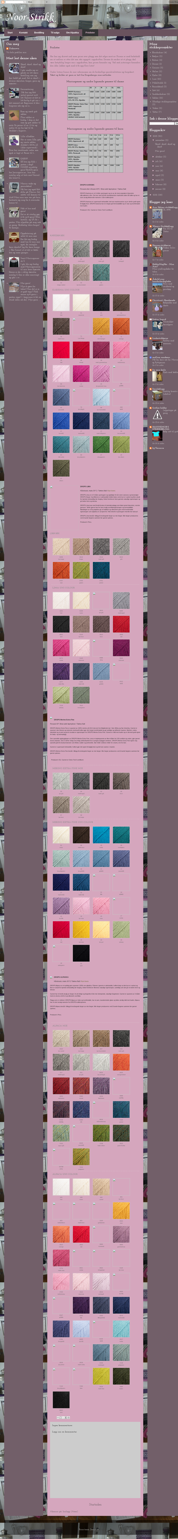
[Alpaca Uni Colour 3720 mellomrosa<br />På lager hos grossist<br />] (61, 1290)
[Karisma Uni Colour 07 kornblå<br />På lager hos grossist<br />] (61, 429)
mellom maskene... (161, 357)
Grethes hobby (159, 408)
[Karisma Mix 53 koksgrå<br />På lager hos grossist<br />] (121, 257)
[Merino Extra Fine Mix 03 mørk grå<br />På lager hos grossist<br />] (101, 789)
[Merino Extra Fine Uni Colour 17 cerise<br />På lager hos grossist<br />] (121, 914)
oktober (159, 157)
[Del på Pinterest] (68, 1417)
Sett (154, 90)
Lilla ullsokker (27, 136)
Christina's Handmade (163, 300)
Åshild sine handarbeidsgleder (161, 280)
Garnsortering (27, 89)
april (158, 175)
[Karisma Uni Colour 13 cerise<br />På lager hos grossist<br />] (81, 382)
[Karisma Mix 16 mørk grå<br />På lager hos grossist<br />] (101, 257)
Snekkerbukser (159, 94)
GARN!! (24, 159)
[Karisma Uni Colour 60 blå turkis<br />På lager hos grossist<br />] (61, 453)
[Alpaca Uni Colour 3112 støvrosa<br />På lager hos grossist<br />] (81, 1290)
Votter (155, 112)
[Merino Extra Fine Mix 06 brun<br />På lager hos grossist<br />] (121, 789)
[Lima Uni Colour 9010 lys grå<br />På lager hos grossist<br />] (101, 608)
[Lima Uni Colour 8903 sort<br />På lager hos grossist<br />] (61, 632)
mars (158, 180)
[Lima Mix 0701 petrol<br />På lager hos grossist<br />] (101, 578)
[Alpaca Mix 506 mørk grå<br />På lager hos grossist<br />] (121, 1047)
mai (157, 171)
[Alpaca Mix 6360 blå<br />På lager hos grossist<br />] (81, 1118)
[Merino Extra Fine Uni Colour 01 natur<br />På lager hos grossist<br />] (61, 843)
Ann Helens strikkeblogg (165, 207)
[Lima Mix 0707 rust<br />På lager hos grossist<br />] (61, 578)
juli (157, 161)
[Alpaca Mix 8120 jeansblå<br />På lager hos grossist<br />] (81, 1141)
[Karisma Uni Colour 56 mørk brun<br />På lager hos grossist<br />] (61, 334)
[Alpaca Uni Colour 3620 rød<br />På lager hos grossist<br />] (81, 1242)
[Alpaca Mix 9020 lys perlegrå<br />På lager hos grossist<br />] (101, 1070)
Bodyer (155, 56)
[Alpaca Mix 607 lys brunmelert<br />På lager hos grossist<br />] (101, 1047)
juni (157, 166)
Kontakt (23, 32)
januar (158, 189)
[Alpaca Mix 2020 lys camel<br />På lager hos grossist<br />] (61, 1047)
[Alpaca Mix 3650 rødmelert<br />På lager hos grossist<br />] (61, 1094)
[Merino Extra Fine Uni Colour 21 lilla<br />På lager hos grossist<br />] (101, 890)
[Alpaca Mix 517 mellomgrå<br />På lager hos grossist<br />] (61, 1070)
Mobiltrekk (157, 83)
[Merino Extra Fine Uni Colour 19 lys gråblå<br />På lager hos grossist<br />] (81, 867)
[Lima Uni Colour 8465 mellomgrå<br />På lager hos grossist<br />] (121, 609)
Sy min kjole (159, 370)
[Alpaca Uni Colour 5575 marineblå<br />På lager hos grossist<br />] (121, 1313)
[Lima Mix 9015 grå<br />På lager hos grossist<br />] (121, 555)
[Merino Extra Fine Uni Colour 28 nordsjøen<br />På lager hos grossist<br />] (121, 843)
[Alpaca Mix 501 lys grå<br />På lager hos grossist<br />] (81, 1070)
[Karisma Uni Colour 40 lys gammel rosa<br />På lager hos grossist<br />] (101, 382)
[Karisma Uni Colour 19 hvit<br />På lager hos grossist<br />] (61, 311)
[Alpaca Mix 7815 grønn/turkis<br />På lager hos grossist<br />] (121, 1141)
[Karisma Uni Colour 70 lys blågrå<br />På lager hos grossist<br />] (81, 405)
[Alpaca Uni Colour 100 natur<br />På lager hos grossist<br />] (81, 1195)
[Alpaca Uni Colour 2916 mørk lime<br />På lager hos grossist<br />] (101, 1384)
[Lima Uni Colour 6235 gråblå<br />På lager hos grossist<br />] (101, 680)
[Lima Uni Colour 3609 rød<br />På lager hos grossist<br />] (121, 632)
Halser (155, 71)
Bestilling (39, 32)
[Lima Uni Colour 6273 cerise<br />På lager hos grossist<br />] (61, 656)
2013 (155, 136)
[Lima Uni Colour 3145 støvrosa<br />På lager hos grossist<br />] (81, 656)
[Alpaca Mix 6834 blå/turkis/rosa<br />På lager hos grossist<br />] (101, 1117)
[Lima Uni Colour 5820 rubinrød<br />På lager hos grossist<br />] (121, 656)
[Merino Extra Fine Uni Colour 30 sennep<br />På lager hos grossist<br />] (81, 938)
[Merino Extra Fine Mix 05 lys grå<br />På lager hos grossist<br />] (61, 789)
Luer (154, 79)
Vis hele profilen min (16, 52)
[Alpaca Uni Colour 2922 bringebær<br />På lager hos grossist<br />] (101, 1266)
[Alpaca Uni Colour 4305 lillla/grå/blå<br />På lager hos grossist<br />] (101, 1313)
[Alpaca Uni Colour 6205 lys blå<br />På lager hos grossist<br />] (81, 1337)
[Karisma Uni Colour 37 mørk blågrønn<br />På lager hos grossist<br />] (101, 429)
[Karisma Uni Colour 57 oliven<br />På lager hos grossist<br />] (61, 476)
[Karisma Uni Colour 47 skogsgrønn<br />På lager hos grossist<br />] (101, 453)
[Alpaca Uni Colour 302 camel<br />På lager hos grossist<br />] (101, 1195)
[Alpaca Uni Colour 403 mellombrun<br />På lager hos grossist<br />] (61, 1218)
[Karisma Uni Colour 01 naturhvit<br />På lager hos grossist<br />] (81, 311)
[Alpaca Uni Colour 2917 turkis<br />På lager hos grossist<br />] (121, 1337)
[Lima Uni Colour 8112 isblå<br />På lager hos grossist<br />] (121, 679)
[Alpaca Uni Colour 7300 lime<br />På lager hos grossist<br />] (81, 1384)
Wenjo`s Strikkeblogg (163, 226)
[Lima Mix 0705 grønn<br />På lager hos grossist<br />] (81, 578)
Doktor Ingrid (159, 319)
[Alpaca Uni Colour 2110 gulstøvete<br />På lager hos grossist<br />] (101, 1218)
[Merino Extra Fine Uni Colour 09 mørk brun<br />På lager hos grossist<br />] (81, 843)
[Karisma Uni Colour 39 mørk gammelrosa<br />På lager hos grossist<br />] (101, 358)
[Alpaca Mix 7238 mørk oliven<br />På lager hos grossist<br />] (101, 1141)
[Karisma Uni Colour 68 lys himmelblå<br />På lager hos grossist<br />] (101, 405)
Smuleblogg (158, 389)
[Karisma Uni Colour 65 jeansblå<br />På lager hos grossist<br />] (61, 405)
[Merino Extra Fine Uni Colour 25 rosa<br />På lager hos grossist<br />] (101, 914)
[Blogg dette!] (60, 1417)
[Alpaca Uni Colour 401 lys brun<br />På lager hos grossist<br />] (121, 1195)
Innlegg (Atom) (70, 1511)
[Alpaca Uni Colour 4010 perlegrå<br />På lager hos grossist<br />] (101, 1290)
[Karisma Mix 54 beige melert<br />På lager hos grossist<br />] (61, 280)
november (160, 140)
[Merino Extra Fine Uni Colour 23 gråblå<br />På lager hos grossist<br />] (101, 867)
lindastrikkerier (160, 338)
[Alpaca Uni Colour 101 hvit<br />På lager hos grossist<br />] (61, 1195)
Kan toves (111, 491)
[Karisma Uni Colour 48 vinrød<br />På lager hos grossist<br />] (81, 358)
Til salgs (55, 32)
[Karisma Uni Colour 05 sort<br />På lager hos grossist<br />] (101, 311)
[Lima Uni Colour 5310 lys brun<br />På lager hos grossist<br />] (81, 632)
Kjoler (155, 75)
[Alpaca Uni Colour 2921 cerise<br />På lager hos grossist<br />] (81, 1266)
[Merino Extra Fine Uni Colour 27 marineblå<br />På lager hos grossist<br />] (61, 890)
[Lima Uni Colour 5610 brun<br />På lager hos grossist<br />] (101, 632)
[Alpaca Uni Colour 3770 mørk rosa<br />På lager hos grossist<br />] (61, 1266)
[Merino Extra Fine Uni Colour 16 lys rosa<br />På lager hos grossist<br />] (81, 914)
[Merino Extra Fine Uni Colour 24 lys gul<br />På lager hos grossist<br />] (101, 938)
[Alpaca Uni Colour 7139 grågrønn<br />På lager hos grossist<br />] (121, 1361)
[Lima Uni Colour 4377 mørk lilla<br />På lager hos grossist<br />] (61, 680)
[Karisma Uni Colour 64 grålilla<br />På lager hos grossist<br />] (121, 381)
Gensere (155, 68)
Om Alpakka (72, 32)
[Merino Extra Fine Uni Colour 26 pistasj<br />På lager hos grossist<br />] (121, 938)
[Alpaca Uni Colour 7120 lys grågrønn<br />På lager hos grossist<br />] (61, 1384)
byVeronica (158, 448)
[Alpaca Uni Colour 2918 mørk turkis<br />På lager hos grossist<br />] (81, 1360)
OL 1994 (166, 210)
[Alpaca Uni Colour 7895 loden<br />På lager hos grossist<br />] (121, 1384)
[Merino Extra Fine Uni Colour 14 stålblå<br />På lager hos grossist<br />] (121, 890)
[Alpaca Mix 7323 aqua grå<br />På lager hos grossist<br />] (61, 1141)
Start (10, 32)
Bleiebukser (157, 52)
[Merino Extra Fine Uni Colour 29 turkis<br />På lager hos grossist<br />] (101, 843)
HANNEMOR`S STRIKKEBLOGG (160, 428)
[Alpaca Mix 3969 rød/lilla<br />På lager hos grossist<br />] (121, 1093)
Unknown (14, 48)
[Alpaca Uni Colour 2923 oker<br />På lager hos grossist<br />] (121, 1219)
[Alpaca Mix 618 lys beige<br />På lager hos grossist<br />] (81, 1047)
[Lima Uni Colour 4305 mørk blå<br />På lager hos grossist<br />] (81, 680)
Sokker (155, 98)
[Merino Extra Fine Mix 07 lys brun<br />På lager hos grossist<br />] (61, 813)
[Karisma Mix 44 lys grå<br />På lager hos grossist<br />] (61, 257)
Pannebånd (157, 87)
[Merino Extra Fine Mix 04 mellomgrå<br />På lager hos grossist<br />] (81, 789)
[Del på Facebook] (66, 1417)
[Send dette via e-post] (58, 1417)
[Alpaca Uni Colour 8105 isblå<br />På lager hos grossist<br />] (101, 1337)
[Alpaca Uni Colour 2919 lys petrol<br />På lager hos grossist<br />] (61, 1360)
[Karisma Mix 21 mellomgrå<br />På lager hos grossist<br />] (81, 257)
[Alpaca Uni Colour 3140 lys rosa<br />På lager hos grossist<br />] (121, 1266)
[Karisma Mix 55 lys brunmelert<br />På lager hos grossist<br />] (81, 280)
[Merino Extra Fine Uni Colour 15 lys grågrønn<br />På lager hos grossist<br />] (61, 867)
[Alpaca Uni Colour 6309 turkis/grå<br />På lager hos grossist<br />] (101, 1361)
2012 (155, 195)
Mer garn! (25, 283)
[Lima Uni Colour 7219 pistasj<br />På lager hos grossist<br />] (61, 703)
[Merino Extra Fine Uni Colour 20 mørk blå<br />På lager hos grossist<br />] (81, 890)
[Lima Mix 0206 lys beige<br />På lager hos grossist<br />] (61, 555)
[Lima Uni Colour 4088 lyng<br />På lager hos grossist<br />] (101, 655)
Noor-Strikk (30, 17)
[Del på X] (63, 1417)
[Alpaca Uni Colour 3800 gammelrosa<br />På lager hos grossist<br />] (121, 1242)
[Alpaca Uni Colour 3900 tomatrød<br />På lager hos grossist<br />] (101, 1242)
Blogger (103, 1529)
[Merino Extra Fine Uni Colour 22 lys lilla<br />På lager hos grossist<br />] (61, 914)
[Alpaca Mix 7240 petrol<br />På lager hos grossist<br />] (121, 1118)
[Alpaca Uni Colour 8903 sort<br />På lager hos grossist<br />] (61, 1408)
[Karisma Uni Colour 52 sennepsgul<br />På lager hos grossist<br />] (101, 334)
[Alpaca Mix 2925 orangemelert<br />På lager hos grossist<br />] (121, 1070)
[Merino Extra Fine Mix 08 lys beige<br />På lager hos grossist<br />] (81, 813)
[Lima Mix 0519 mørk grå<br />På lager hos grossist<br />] (101, 555)
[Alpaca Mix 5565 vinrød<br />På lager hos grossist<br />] (81, 1094)
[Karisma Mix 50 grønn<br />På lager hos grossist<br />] (101, 280)
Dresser (155, 64)
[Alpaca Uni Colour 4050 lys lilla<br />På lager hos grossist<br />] (121, 1289)
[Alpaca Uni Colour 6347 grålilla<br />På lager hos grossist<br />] (61, 1313)
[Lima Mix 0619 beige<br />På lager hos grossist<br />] (81, 555)
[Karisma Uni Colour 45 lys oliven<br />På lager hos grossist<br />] (121, 453)
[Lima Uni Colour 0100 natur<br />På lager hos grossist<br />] (81, 609)
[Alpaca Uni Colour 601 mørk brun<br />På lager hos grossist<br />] (81, 1218)
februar (159, 184)
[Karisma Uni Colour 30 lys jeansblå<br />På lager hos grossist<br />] (121, 429)
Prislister (90, 32)
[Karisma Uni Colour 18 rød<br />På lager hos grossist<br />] (61, 358)
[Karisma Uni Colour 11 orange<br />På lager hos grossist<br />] (121, 334)
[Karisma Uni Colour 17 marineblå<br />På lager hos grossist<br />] (81, 429)
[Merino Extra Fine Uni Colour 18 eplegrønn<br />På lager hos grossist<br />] (61, 961)
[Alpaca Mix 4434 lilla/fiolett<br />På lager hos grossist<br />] (101, 1094)
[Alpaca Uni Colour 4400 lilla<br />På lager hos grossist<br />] (81, 1313)
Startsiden (95, 1504)
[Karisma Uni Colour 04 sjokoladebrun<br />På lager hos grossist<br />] (121, 311)
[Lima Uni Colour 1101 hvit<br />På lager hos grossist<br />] (61, 609)
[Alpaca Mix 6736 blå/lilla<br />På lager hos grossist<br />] (61, 1118)
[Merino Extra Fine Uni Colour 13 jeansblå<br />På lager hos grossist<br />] (121, 867)
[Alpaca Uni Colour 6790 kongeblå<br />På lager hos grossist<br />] (61, 1337)
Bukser (155, 60)
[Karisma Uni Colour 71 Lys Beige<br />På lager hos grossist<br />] (81, 334)
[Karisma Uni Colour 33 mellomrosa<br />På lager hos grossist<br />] (121, 358)
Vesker (155, 108)
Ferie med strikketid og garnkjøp (168, 287)
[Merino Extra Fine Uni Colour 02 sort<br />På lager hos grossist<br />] (81, 961)
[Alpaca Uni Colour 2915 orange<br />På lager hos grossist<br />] (61, 1242)
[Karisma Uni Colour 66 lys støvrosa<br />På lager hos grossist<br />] (61, 382)
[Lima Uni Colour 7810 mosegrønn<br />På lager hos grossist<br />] (81, 703)
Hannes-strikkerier (161, 245)
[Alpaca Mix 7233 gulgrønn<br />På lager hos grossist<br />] (81, 1165)
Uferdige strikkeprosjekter (164, 102)
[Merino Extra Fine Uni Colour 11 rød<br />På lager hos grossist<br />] (61, 938)
